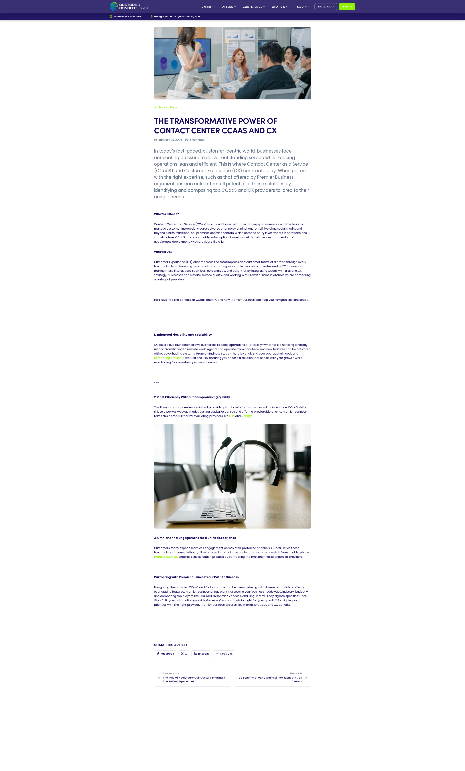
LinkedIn (203, 653)
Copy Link (226, 653)
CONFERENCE (252, 7)
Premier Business (166, 557)
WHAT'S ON (280, 7)
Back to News (168, 107)
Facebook (167, 653)
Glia (231, 416)
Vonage (246, 416)
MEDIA (301, 7)
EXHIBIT (207, 7)
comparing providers (169, 358)
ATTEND (227, 7)
